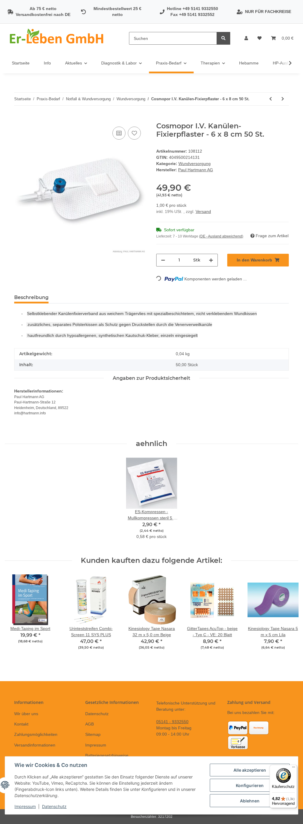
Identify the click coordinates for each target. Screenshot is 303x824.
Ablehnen (250, 800)
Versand (203, 211)
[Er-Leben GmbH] (57, 38)
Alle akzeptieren (249, 770)
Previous (15, 616)
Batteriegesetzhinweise (106, 755)
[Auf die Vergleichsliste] (118, 133)
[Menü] (293, 768)
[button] (246, 38)
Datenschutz (97, 713)
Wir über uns (26, 713)
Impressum (95, 745)
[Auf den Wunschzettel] (134, 133)
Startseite (21, 63)
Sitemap (93, 734)
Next (289, 616)
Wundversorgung (194, 163)
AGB (89, 724)
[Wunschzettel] (259, 38)
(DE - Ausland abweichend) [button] (221, 236)
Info (47, 63)
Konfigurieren (250, 785)
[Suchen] (223, 38)
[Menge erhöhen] (210, 260)
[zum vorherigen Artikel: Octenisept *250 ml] (271, 99)
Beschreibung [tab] (31, 297)
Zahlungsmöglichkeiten (35, 734)
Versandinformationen (34, 745)
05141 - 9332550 (172, 721)
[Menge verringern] (163, 260)
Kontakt (21, 724)
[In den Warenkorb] (19, 118)
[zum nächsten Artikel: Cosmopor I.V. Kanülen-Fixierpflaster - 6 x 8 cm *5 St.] (283, 99)
